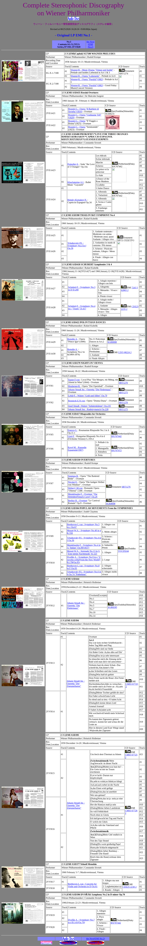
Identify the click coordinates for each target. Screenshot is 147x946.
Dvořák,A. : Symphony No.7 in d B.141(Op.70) (81, 921)
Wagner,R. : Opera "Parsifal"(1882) (87, 79)
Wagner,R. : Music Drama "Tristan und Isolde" (92, 70)
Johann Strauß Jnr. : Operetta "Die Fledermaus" (89, 389)
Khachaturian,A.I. (75, 182)
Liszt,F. (71, 436)
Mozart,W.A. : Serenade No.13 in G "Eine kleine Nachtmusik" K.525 (83, 552)
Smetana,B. (73, 476)
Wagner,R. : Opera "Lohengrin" (85, 76)
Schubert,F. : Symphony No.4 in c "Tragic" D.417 (81, 307)
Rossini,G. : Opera (76, 121)
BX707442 (116, 436)
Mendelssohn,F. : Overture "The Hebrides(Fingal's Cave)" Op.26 (82, 495)
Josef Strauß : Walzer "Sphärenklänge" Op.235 (89, 406)
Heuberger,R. (74, 386)
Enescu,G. (72, 430)
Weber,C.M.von (75, 488)
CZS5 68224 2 (124, 352)
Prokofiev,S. (73, 164)
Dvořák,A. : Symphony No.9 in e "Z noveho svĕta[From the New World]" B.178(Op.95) (84, 560)
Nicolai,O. (73, 482)
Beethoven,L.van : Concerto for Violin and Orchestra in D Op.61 (82, 885)
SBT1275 (123, 392)
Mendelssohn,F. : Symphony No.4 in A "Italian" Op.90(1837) (83, 546)
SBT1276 (123, 382)
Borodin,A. (72, 339)
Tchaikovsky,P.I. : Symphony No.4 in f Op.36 (76, 245)
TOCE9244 (123, 551)
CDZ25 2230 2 (130, 887)
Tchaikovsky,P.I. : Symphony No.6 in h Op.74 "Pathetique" (84, 573)
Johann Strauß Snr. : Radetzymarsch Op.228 (88, 409)
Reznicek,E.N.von (76, 401)
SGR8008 (112, 342)
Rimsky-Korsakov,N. (77, 200)
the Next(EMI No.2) (90, 44)
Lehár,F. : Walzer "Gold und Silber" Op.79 (87, 395)
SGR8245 (112, 607)
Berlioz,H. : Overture (77, 500)
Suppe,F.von (74, 379)
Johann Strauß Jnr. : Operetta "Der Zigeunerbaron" (76, 683)
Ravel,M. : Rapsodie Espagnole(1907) (77, 448)
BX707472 (116, 450)
